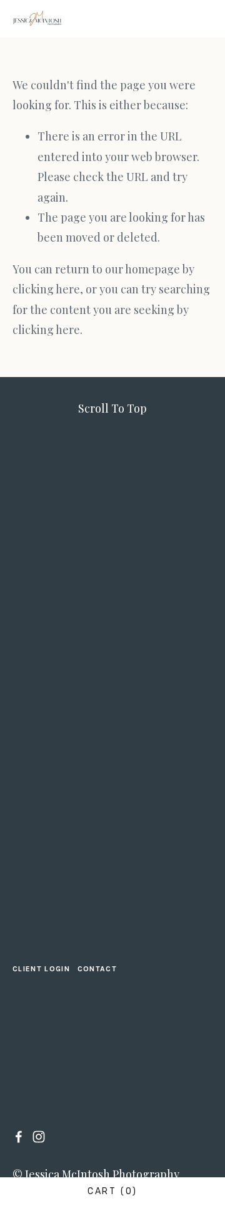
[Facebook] (18, 1136)
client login (41, 968)
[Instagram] (38, 1136)
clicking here (46, 289)
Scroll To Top (112, 408)
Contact (97, 968)
